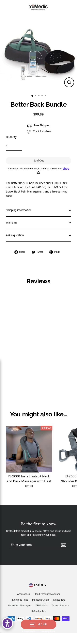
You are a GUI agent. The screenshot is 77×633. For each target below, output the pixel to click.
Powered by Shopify (47, 631)
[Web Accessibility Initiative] (7, 623)
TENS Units (42, 605)
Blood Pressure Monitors (47, 594)
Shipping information (19, 210)
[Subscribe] (63, 545)
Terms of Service (60, 605)
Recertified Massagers (20, 605)
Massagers (59, 599)
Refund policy (38, 611)
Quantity (11, 137)
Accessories (23, 594)
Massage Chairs (40, 599)
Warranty (11, 222)
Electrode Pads (20, 599)
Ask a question (15, 235)
